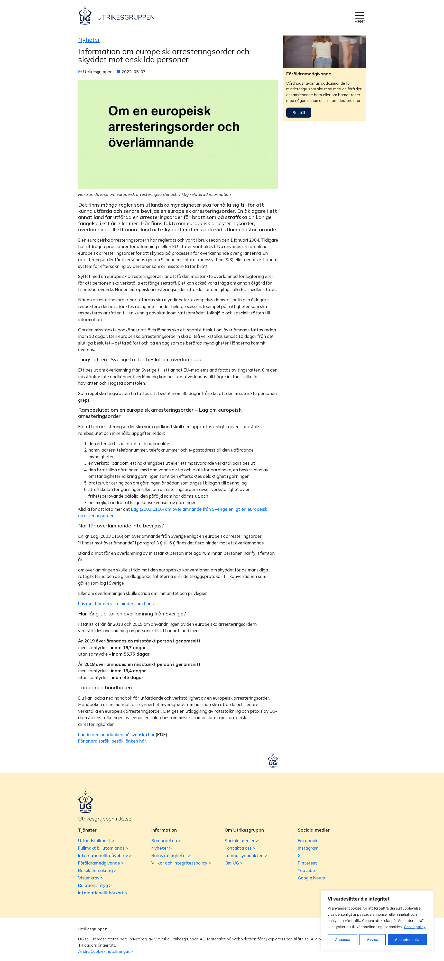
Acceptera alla (407, 939)
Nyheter (89, 39)
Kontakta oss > (240, 848)
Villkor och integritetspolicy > (181, 863)
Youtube (306, 870)
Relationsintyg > (95, 885)
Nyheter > (161, 848)
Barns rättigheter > (171, 855)
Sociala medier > (241, 840)
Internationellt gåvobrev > (105, 855)
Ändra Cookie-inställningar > (105, 951)
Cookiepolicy (414, 926)
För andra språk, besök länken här (112, 741)
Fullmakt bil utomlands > (103, 848)
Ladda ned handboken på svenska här (116, 734)
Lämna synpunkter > (246, 855)
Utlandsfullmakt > (96, 840)
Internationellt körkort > (102, 892)
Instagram (308, 848)
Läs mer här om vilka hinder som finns (116, 603)
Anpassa (342, 939)
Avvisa (372, 939)
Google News (311, 877)
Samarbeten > (166, 840)
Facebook (308, 840)
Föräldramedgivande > (101, 863)
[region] (377, 921)
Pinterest (307, 863)
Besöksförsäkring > (97, 870)
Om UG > (234, 863)
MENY (359, 21)
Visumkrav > (90, 877)
